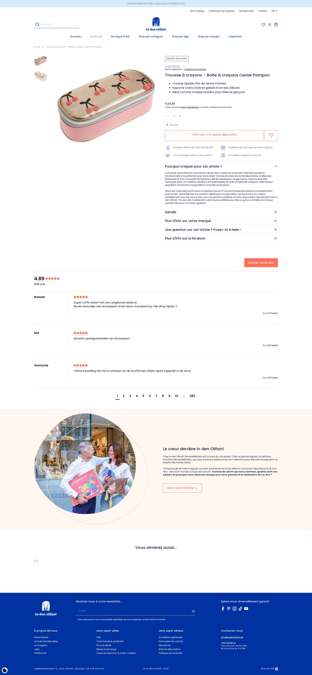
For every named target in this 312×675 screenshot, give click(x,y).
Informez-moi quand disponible (214, 134)
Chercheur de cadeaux (222, 10)
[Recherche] (37, 24)
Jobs (37, 649)
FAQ (98, 637)
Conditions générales (171, 637)
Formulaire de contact (171, 641)
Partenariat (40, 653)
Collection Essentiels (195, 69)
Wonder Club (246, 10)
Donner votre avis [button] (261, 263)
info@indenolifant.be (232, 637)
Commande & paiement (110, 641)
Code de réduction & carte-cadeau (116, 653)
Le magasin (40, 645)
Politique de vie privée (170, 653)
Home (37, 46)
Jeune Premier (172, 66)
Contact (262, 10)
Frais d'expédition (190, 107)
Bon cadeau (197, 10)
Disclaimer (164, 645)
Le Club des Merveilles (46, 641)
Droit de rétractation (170, 649)
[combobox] (275, 11)
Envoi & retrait (103, 645)
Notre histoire (41, 637)
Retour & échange (106, 649)
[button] (151, 36)
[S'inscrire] (193, 611)
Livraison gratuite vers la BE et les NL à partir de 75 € (156, 3)
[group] (53, 278)
